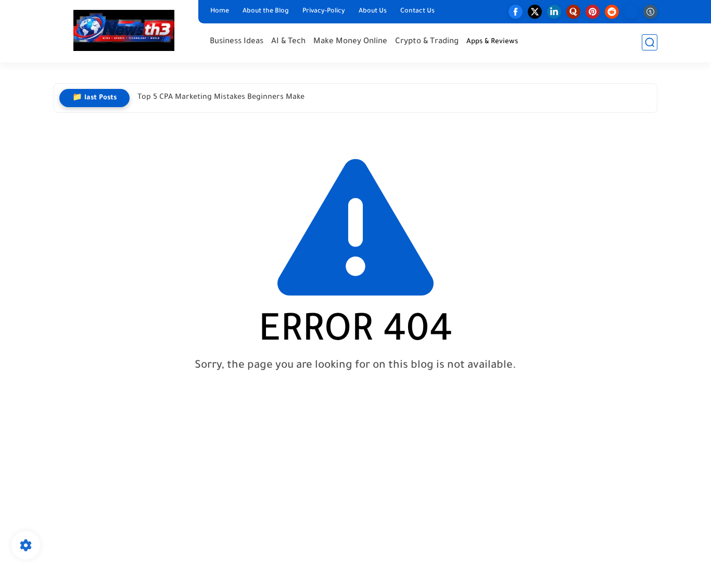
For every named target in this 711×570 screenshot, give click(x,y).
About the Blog (266, 11)
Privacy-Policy (323, 11)
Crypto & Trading (427, 41)
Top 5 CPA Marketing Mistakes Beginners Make (220, 98)
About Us (373, 11)
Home (219, 11)
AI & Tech (288, 41)
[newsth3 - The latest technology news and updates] (123, 30)
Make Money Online (350, 41)
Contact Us (417, 11)
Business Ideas (236, 41)
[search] (649, 42)
